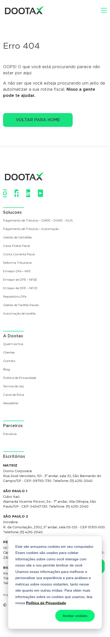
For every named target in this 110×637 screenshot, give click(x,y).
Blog (6, 369)
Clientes (9, 352)
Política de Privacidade (46, 603)
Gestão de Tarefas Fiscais (21, 305)
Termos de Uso (13, 386)
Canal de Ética (13, 395)
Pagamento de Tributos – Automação (31, 229)
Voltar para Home (38, 119)
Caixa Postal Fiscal (16, 246)
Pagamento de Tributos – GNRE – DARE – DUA (38, 220)
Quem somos (13, 344)
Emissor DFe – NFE (17, 271)
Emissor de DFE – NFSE (20, 279)
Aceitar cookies (75, 616)
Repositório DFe (14, 296)
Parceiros (10, 434)
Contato (9, 361)
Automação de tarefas (19, 313)
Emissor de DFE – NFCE (20, 288)
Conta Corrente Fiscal (19, 254)
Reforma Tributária (17, 263)
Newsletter (11, 403)
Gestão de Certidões (17, 237)
